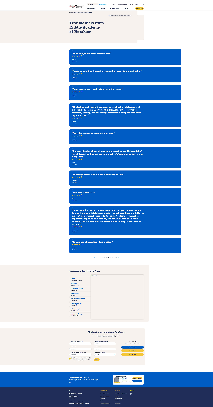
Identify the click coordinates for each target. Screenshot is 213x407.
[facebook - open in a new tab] (130, 394)
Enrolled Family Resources (122, 4)
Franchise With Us (119, 398)
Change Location (103, 4)
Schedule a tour (132, 347)
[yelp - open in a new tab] (131, 394)
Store (102, 400)
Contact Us (137, 4)
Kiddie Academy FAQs (105, 396)
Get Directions (132, 354)
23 (112, 257)
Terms (79, 360)
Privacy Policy (71, 403)
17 (99, 257)
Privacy (84, 360)
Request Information (137, 378)
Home (114, 4)
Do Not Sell (87, 403)
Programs (102, 8)
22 (110, 257)
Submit (96, 359)
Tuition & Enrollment (114, 8)
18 (101, 257)
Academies (74, 12)
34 (116, 257)
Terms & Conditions (79, 403)
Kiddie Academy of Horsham (82, 12)
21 (108, 257)
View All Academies (105, 393)
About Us (126, 8)
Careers (131, 4)
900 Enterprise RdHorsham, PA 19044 (123, 378)
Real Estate (117, 400)
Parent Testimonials (105, 403)
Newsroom (103, 398)
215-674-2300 (132, 350)
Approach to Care (91, 8)
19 (104, 257)
